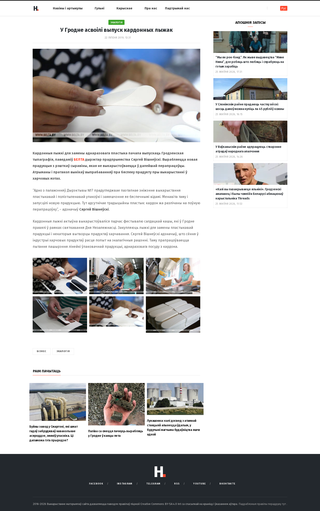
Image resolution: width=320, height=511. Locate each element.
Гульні (99, 8)
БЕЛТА (79, 159)
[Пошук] (271, 8)
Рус (283, 8)
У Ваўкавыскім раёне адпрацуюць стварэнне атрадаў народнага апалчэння (248, 149)
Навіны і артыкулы (68, 8)
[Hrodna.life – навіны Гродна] (36, 8)
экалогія (63, 351)
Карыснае (124, 8)
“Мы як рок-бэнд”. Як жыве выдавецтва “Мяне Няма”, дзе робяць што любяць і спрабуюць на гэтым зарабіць (250, 62)
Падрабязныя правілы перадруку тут (262, 504)
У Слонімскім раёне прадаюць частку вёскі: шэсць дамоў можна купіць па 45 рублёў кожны (250, 107)
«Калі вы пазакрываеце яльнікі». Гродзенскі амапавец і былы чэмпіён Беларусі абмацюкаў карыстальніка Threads (249, 193)
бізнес (42, 351)
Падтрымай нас (177, 8)
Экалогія (116, 22)
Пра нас (151, 8)
